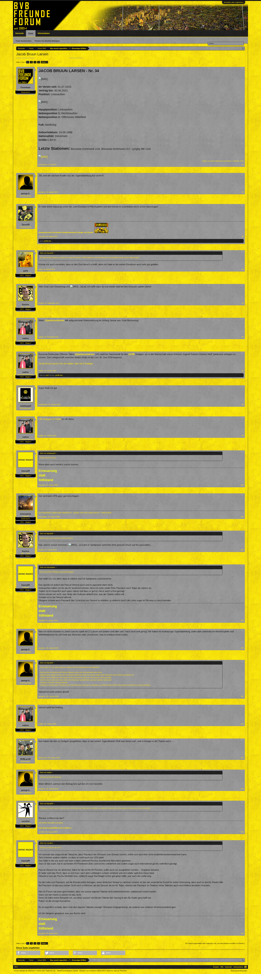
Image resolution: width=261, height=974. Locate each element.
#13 (242, 620)
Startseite (19, 33)
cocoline (26, 821)
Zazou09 (25, 224)
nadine (25, 338)
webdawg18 (25, 406)
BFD (16, 967)
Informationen (44, 33)
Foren (30, 33)
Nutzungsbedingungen (239, 971)
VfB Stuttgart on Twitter (50, 419)
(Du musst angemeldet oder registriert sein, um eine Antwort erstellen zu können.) (215, 943)
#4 (243, 269)
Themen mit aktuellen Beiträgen (47, 41)
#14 (242, 648)
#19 (242, 832)
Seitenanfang (238, 967)
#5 (243, 303)
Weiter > (44, 62)
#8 (243, 404)
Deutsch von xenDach (92, 971)
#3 (243, 236)
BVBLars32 (25, 759)
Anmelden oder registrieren (233, 2)
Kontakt (216, 967)
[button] (28, 953)
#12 (242, 550)
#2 (243, 192)
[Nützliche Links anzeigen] (243, 48)
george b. (25, 193)
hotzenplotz (25, 514)
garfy (41, 241)
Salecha (42, 375)
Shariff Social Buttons (67, 971)
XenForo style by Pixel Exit (116, 971)
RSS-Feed (245, 967)
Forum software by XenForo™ (35, 971)
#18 (242, 789)
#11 (242, 517)
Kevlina (25, 304)
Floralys (52, 375)
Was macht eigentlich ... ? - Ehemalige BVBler (52, 58)
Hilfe (221, 967)
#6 (243, 337)
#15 (242, 696)
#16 (242, 724)
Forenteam (87, 58)
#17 (242, 758)
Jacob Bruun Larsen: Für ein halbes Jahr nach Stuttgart (66, 363)
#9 (243, 435)
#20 (242, 933)
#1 (243, 165)
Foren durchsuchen (23, 41)
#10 (242, 485)
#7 (243, 371)
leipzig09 (25, 471)
